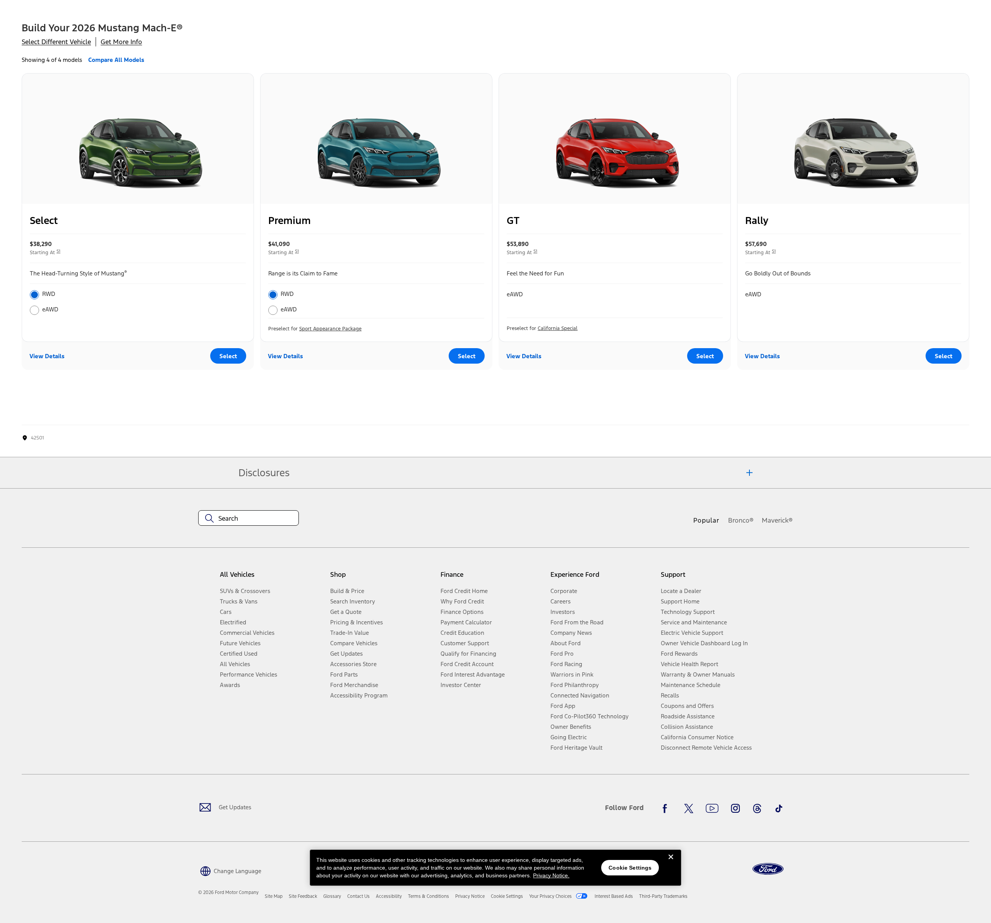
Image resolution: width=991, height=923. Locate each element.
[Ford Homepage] (768, 869)
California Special (558, 328)
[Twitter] (688, 808)
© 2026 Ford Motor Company (228, 892)
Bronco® (741, 520)
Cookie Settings (630, 868)
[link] (274, 896)
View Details (47, 356)
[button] (229, 870)
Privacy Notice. (551, 875)
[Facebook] (667, 808)
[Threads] (757, 808)
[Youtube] (712, 808)
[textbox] (248, 518)
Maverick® (777, 520)
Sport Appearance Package (330, 329)
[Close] (670, 863)
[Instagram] (735, 808)
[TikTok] (779, 808)
